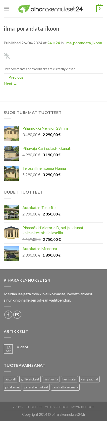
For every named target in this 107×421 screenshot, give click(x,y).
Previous (13, 77)
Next (10, 83)
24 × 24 (53, 42)
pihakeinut (12, 387)
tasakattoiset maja (65, 387)
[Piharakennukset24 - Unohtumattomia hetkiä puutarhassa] (53, 8)
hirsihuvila (51, 379)
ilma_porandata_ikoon (83, 42)
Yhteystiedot (56, 407)
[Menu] (7, 8)
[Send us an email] (17, 315)
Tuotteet (34, 407)
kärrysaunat (89, 379)
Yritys (18, 407)
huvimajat (69, 379)
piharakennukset (36, 387)
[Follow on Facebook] (8, 315)
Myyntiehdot (82, 407)
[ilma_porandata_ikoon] (7, 55)
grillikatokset (30, 379)
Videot (22, 346)
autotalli (10, 379)
